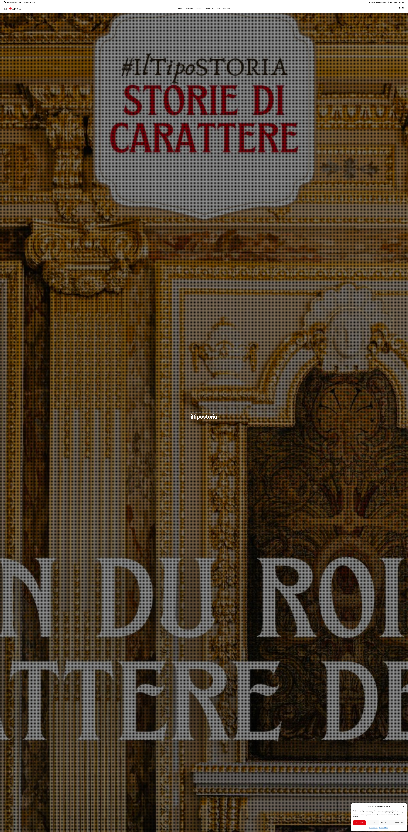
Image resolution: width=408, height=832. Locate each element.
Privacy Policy (383, 828)
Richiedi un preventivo (378, 2)
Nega (373, 823)
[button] (404, 806)
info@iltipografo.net (28, 2)
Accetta (359, 823)
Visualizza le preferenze (392, 823)
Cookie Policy (373, 828)
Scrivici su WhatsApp (397, 2)
